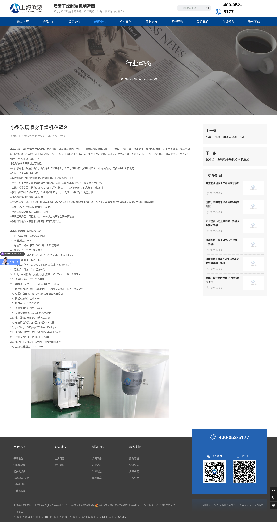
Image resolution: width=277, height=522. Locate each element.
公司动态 (97, 458)
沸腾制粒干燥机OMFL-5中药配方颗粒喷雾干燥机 (222, 261)
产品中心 (49, 21)
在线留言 (228, 21)
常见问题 (97, 471)
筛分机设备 (19, 490)
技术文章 (97, 477)
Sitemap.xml (245, 505)
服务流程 (134, 458)
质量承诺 (134, 471)
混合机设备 (19, 471)
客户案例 (125, 21)
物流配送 (134, 465)
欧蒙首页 (23, 21)
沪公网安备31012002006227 (113, 505)
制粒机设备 (19, 465)
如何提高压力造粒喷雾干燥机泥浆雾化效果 (222, 223)
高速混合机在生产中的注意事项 (222, 183)
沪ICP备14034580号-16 (83, 505)
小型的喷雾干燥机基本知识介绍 (226, 137)
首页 (127, 79)
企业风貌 (59, 465)
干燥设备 (18, 458)
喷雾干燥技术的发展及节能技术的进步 (222, 280)
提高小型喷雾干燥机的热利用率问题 (222, 204)
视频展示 (177, 21)
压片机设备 (19, 484)
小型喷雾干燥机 (18, 149)
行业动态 (152, 79)
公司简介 (74, 21)
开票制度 (134, 477)
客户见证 (59, 458)
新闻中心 (100, 21)
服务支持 (151, 21)
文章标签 (259, 505)
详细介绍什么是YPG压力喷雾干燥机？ (221, 242)
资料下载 (254, 21)
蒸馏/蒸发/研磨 (21, 477)
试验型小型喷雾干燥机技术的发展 (227, 159)
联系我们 (202, 21)
